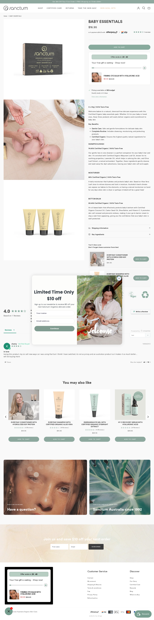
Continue (54, 328)
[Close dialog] (119, 278)
